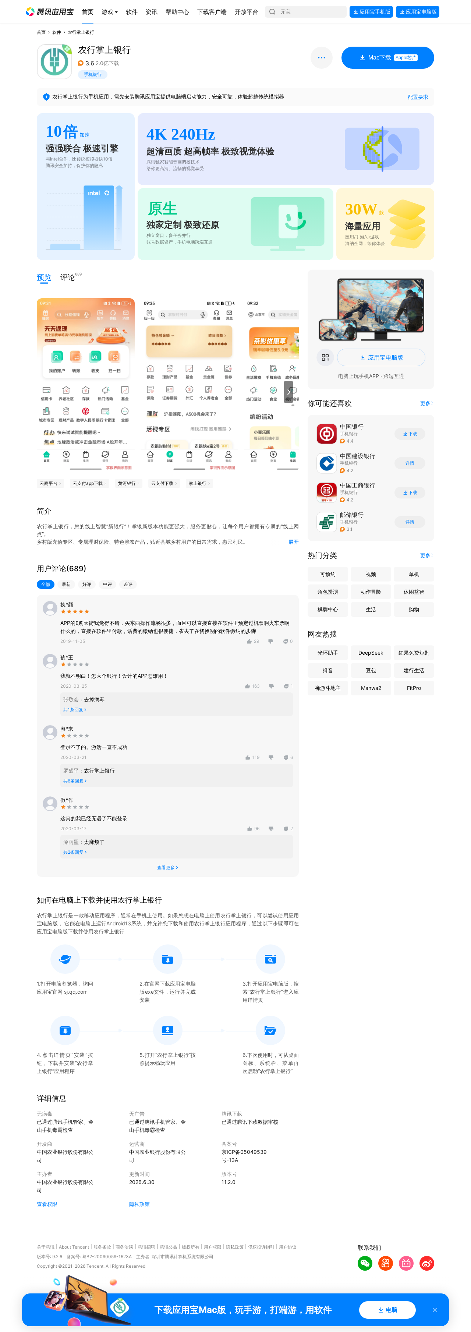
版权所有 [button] (190, 1247)
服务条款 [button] (102, 1247)
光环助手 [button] (328, 652)
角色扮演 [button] (328, 591)
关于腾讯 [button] (45, 1247)
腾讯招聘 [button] (146, 1247)
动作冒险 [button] (371, 591)
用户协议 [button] (288, 1247)
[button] (50, 11)
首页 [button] (41, 32)
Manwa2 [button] (371, 688)
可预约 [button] (328, 574)
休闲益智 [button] (414, 591)
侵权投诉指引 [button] (261, 1247)
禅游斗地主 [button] (328, 688)
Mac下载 (392, 57)
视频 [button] (371, 574)
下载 (412, 433)
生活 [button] (371, 609)
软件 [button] (56, 32)
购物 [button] (414, 609)
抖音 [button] (328, 670)
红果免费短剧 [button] (414, 652)
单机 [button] (414, 574)
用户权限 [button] (213, 1247)
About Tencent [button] (74, 1247)
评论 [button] (67, 277)
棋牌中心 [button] (328, 609)
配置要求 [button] (418, 97)
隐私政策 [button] (139, 1204)
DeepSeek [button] (370, 652)
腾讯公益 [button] (168, 1247)
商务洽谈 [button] (124, 1247)
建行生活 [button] (414, 670)
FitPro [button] (414, 688)
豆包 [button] (371, 670)
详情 (410, 463)
